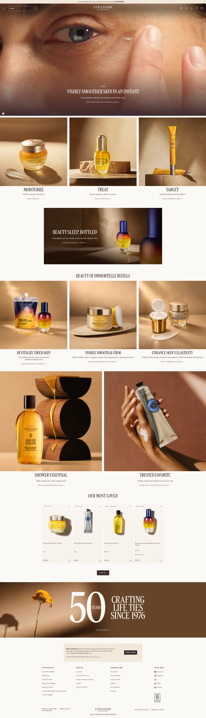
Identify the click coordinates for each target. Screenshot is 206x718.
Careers (78, 683)
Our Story (79, 672)
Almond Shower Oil (111, 543)
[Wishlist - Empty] (196, 8)
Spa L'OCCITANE (81, 687)
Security (113, 691)
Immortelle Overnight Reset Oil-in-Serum (147, 544)
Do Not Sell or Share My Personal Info (54, 691)
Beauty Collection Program (84, 679)
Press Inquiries (115, 687)
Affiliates (113, 683)
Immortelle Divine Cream (52, 543)
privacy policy (97, 657)
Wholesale (113, 672)
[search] (22, 8)
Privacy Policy (64, 709)
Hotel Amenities (115, 676)
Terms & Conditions (49, 709)
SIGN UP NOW (130, 652)
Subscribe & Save (47, 687)
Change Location (157, 710)
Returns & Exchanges (49, 683)
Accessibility (47, 710)
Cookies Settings (47, 695)
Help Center (46, 676)
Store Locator (143, 710)
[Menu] (4, 8)
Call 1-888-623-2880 (48, 672)
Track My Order (47, 679)
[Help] (186, 8)
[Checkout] (202, 8)
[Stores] (181, 8)
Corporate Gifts (115, 679)
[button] (191, 8)
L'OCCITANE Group (82, 676)
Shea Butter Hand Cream (83, 543)
